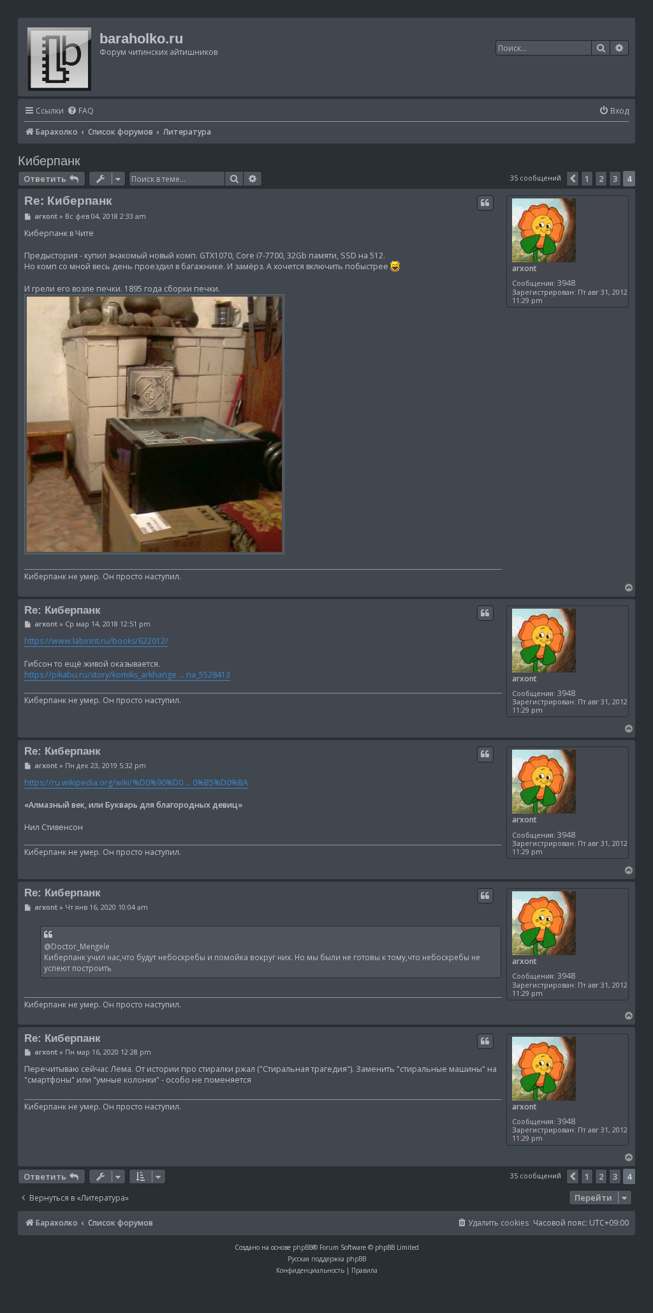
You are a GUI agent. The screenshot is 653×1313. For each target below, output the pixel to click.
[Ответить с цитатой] (485, 203)
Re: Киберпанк (68, 200)
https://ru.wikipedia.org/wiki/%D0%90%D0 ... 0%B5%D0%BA (136, 782)
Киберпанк (49, 161)
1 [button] (587, 178)
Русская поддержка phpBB (327, 1258)
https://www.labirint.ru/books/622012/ (96, 640)
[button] (572, 178)
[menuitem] (80, 111)
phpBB (302, 1247)
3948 (566, 283)
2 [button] (601, 178)
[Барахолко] (60, 57)
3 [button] (615, 178)
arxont (524, 268)
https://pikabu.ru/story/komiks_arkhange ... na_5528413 (127, 674)
